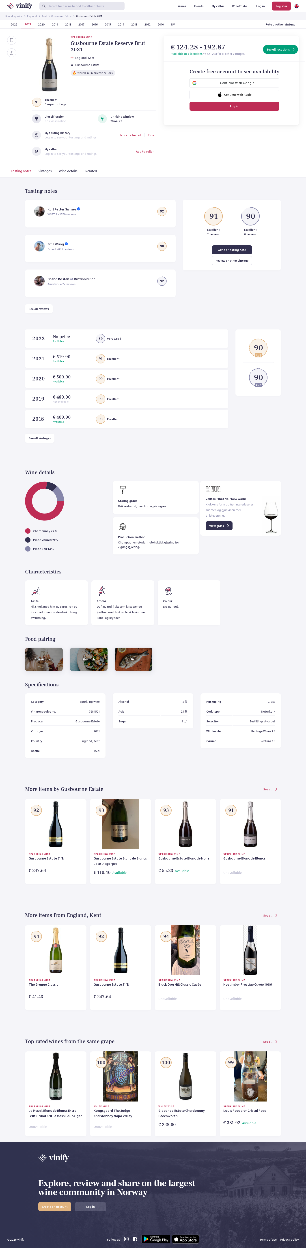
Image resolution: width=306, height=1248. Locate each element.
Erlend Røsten (58, 279)
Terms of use (268, 1239)
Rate (151, 135)
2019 (38, 398)
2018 (38, 419)
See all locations (278, 49)
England (32, 16)
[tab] (21, 171)
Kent (44, 16)
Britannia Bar (84, 279)
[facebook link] (135, 1240)
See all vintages (40, 438)
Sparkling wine (14, 16)
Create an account (55, 1207)
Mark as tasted (130, 135)
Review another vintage (231, 261)
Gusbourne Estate (61, 16)
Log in (234, 106)
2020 (38, 378)
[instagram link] (126, 1240)
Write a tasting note (232, 250)
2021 (38, 358)
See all (267, 789)
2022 (38, 338)
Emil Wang (55, 244)
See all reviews (39, 309)
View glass (216, 526)
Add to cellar (145, 151)
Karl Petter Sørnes (61, 209)
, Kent (90, 58)
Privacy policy (289, 1239)
